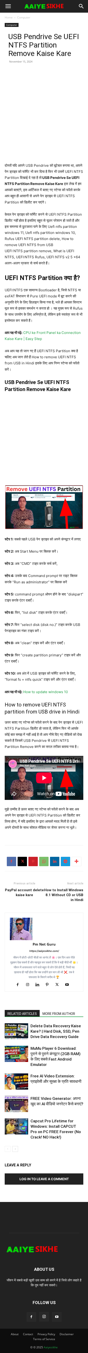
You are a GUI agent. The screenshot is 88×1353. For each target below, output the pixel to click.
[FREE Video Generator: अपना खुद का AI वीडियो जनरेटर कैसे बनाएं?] (16, 1104)
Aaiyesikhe (51, 1347)
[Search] (81, 6)
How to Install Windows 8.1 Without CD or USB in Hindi (63, 895)
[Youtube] (69, 985)
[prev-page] (8, 1149)
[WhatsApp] (44, 861)
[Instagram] (29, 985)
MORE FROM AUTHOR (58, 1014)
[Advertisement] (44, 119)
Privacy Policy (46, 1334)
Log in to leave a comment (44, 1179)
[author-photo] (44, 929)
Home (9, 17)
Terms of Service (44, 1339)
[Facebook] (11, 861)
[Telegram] (65, 861)
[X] (22, 861)
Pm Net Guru (44, 944)
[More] (76, 861)
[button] (7, 6)
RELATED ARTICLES (22, 1014)
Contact (28, 1334)
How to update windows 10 (45, 692)
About (15, 1334)
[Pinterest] (33, 861)
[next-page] (15, 1149)
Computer (23, 17)
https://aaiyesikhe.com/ (44, 951)
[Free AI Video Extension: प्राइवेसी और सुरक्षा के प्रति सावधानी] (16, 1081)
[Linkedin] (54, 861)
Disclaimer (67, 1334)
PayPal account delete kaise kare (24, 892)
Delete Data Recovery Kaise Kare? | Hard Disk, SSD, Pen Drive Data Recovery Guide (56, 1031)
